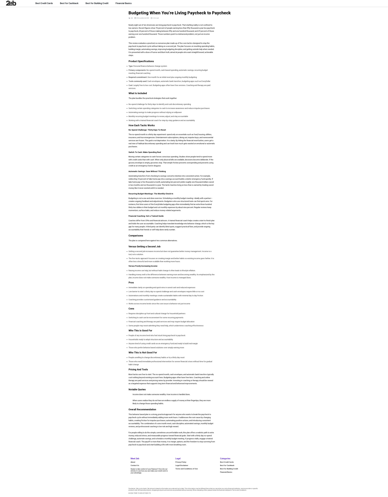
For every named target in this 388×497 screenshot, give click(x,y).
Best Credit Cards (44, 3)
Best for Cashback (69, 3)
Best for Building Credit (96, 3)
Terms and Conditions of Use (186, 469)
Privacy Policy (180, 462)
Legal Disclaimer (181, 465)
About (133, 462)
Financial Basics (123, 3)
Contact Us (135, 465)
